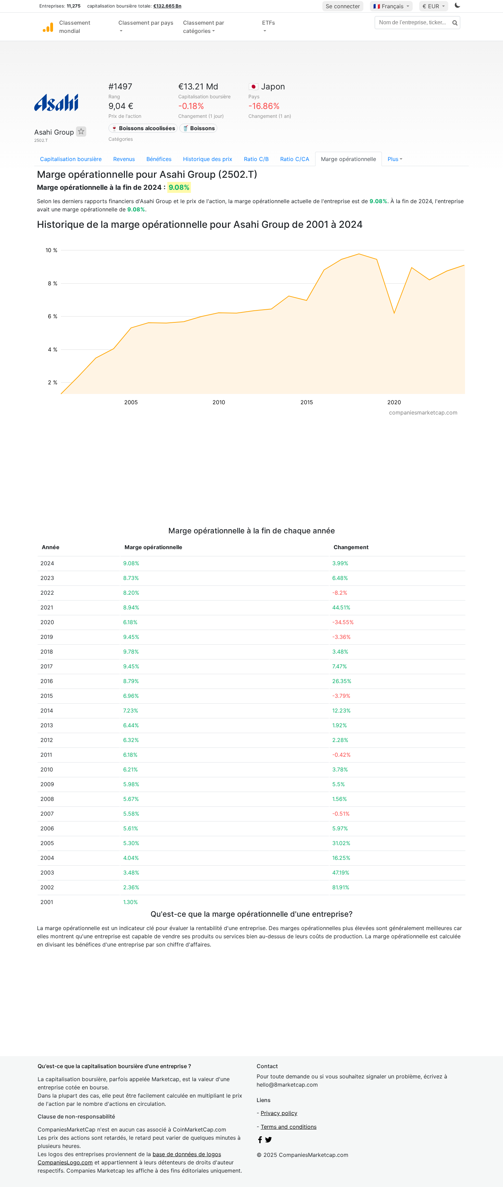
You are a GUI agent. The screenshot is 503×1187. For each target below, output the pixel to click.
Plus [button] (393, 159)
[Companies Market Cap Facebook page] (260, 1141)
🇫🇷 (388, 6)
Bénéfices (158, 159)
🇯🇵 (266, 86)
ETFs (268, 22)
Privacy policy (279, 1113)
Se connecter (343, 6)
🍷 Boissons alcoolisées (143, 128)
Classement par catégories (203, 26)
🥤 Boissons (198, 128)
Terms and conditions (289, 1126)
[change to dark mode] (457, 6)
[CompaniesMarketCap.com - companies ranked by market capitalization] (48, 27)
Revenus (124, 159)
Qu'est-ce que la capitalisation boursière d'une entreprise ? (114, 1066)
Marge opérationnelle (348, 159)
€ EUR (432, 6)
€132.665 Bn (167, 6)
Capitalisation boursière (71, 159)
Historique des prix (207, 159)
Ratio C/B (256, 159)
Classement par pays (145, 22)
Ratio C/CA (294, 159)
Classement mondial (74, 26)
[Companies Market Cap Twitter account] (268, 1141)
